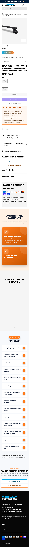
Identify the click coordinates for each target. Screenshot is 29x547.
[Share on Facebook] (9, 170)
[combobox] (14, 8)
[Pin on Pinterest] (12, 170)
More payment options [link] (15, 103)
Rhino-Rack (4, 46)
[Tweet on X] (6, 170)
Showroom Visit (15, 161)
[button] (26, 5)
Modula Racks (7, 543)
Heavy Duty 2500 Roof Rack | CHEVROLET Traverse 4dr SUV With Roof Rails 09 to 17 (14, 15)
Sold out (14, 94)
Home (3, 13)
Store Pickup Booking (15, 165)
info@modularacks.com (19, 457)
